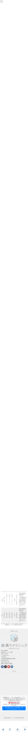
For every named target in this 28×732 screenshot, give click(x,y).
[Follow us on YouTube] (8, 666)
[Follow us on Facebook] (2, 666)
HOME (3, 730)
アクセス (9, 730)
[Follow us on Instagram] (11, 666)
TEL (25, 730)
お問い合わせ (18, 730)
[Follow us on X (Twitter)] (5, 666)
